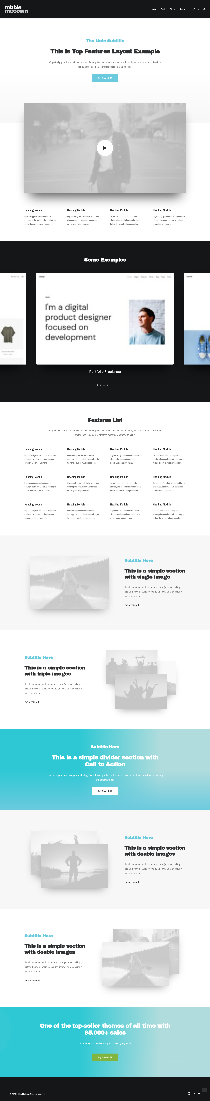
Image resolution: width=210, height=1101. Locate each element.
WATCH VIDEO (131, 605)
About (172, 9)
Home (153, 9)
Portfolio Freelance (105, 372)
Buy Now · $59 (105, 78)
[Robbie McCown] (16, 9)
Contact (183, 9)
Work (163, 9)
